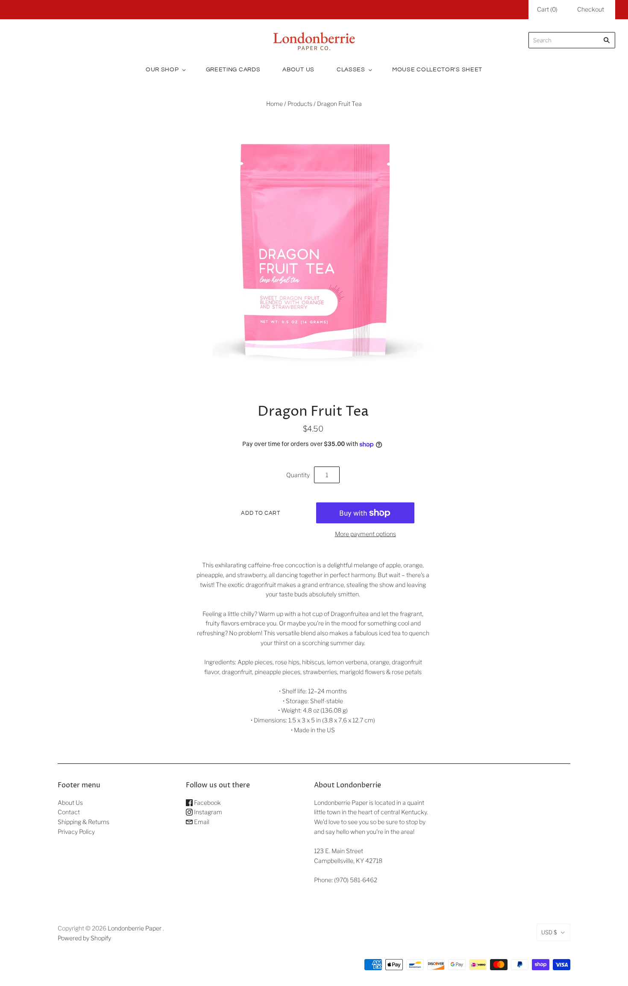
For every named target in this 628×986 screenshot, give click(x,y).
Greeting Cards (233, 70)
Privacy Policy (76, 831)
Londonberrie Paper (134, 928)
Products (300, 103)
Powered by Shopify (84, 938)
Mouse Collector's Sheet (437, 70)
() (547, 9)
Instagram (207, 812)
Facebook (207, 802)
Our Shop (162, 70)
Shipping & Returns (83, 821)
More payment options (365, 533)
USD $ (549, 932)
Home (274, 103)
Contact (69, 812)
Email (201, 821)
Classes (351, 70)
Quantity (298, 474)
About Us (298, 70)
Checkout (590, 9)
